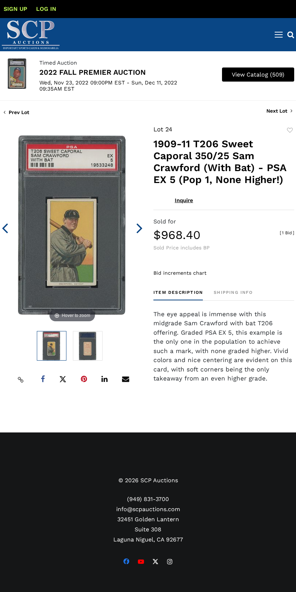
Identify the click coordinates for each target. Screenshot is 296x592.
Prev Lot (18, 112)
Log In (46, 8)
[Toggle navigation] (278, 34)
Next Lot (277, 111)
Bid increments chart (179, 273)
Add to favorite (290, 130)
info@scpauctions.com (148, 509)
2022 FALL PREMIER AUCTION (92, 72)
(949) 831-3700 (148, 499)
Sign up (15, 8)
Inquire (184, 200)
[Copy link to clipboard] (21, 379)
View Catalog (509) (258, 74)
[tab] (178, 295)
